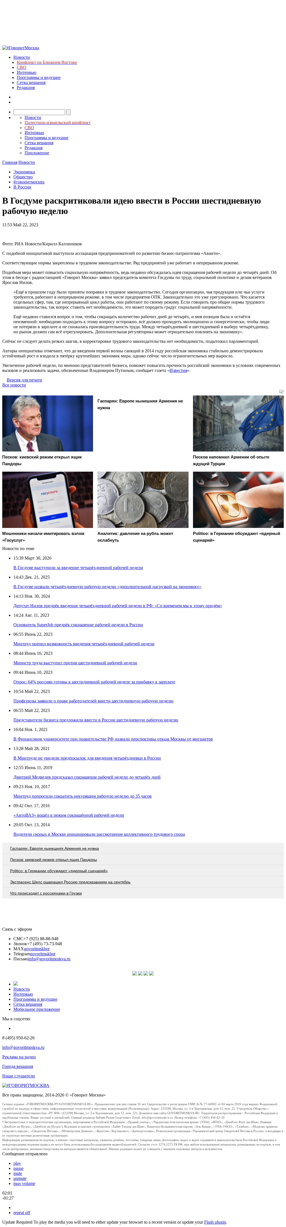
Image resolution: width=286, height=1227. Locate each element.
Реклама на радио (19, 1056)
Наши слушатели (18, 1076)
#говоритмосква (28, 182)
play (17, 1163)
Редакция (26, 87)
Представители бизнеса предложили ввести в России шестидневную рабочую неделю (95, 720)
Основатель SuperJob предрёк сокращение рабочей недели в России (78, 624)
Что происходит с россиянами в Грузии (46, 893)
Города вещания (17, 1066)
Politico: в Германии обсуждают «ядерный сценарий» (59, 871)
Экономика (24, 171)
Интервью (26, 72)
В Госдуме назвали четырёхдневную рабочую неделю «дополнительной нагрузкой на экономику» (107, 586)
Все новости (14, 385)
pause (18, 1168)
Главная (9, 162)
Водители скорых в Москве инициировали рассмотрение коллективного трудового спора (99, 834)
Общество (23, 176)
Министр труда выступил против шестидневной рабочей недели (75, 662)
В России (22, 187)
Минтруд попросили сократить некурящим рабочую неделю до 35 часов (82, 796)
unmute (20, 1178)
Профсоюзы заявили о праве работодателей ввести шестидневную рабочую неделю (93, 701)
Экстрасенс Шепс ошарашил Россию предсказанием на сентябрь (70, 882)
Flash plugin (215, 1222)
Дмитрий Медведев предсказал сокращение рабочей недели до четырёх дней (87, 777)
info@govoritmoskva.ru (49, 958)
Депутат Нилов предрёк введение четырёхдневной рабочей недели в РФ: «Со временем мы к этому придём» (117, 605)
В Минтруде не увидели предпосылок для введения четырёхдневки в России (87, 758)
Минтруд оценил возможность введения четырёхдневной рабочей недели (83, 643)
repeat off (21, 1212)
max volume (24, 1183)
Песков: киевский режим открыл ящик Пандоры (53, 859)
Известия (178, 370)
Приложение (37, 152)
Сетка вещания (31, 82)
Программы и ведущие (39, 77)
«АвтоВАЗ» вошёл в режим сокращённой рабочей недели (68, 815)
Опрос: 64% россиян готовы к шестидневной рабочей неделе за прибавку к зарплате (94, 681)
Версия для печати (24, 380)
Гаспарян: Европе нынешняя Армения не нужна (54, 848)
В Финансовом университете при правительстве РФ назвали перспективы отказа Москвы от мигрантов (113, 739)
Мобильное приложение (36, 1009)
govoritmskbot (36, 948)
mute (17, 1173)
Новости (21, 57)
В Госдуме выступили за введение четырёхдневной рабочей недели (78, 567)
